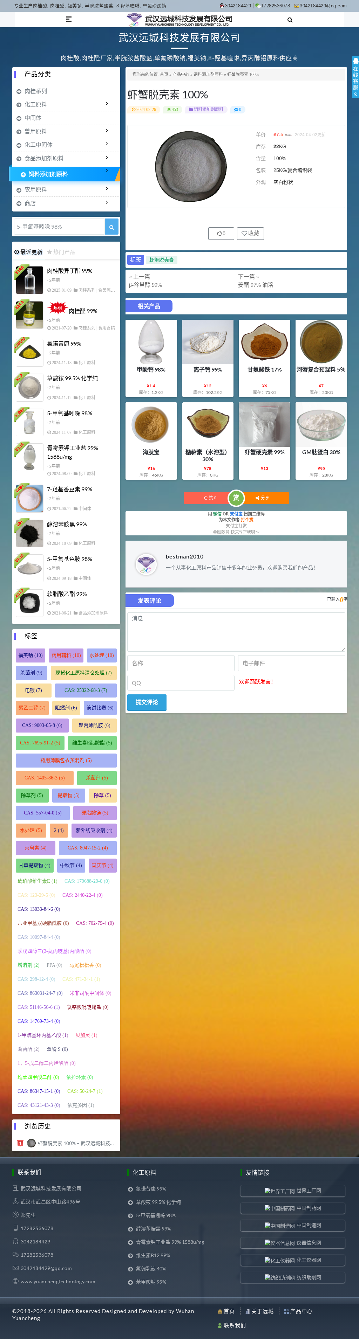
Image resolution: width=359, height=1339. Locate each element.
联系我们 (235, 1325)
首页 (164, 74)
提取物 (68, 795)
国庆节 (103, 865)
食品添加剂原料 (44, 158)
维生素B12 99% (153, 1255)
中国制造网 (309, 1225)
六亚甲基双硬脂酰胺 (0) (43, 923)
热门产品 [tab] (64, 252)
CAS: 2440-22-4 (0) (82, 895)
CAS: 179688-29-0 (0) (87, 881)
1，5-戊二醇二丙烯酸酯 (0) (47, 1063)
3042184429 (238, 5)
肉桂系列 (36, 91)
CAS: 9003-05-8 (42, 725)
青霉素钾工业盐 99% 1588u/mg (72, 452)
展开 (355, 83)
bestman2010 (185, 556)
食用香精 (106, 328)
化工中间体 (39, 144)
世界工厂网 (309, 1190)
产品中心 (180, 74)
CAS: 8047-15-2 (88, 848)
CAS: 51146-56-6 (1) (39, 1007)
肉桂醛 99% (83, 310)
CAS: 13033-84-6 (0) (39, 909)
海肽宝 (151, 452)
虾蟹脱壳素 (161, 260)
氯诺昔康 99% (64, 343)
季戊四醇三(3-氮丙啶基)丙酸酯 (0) (55, 951)
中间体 (33, 117)
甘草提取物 (34, 865)
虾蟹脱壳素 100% (167, 94)
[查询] (111, 226)
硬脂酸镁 (94, 813)
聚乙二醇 (32, 707)
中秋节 (71, 865)
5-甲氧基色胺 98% (69, 558)
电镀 (33, 690)
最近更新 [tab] (31, 252)
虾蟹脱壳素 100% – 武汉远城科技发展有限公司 (77, 1143)
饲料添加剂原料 (208, 74)
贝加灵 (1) (86, 1035)
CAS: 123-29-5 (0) (36, 895)
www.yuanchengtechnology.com (58, 1281)
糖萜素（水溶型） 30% (207, 455)
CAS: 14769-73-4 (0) (39, 1021)
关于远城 (262, 1311)
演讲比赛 (100, 707)
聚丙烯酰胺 (94, 725)
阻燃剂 (66, 707)
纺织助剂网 (309, 1277)
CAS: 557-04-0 (43, 813)
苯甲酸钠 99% (151, 1282)
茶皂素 (36, 848)
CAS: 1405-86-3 (45, 777)
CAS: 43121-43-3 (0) (39, 1105)
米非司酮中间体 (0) (90, 993)
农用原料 (36, 189)
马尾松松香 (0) (85, 965)
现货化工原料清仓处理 (83, 672)
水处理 (101, 655)
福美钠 (30, 655)
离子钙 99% (208, 369)
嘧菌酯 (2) (29, 1049)
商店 (30, 203)
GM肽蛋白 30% (321, 452)
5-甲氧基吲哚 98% (69, 413)
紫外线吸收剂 (94, 830)
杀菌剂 (31, 672)
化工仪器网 (309, 1260)
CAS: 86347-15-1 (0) (39, 1091)
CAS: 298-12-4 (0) (36, 979)
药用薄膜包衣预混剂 (66, 760)
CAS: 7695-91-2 (40, 742)
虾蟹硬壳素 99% (265, 452)
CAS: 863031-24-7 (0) (40, 993)
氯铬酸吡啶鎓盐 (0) (88, 1007)
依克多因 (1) (80, 1105)
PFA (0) (54, 965)
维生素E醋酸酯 (92, 742)
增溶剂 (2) (29, 965)
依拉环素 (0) (79, 1077)
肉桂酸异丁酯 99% (70, 270)
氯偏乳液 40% (151, 1268)
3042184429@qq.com (323, 5)
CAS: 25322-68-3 (86, 690)
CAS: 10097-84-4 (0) (39, 937)
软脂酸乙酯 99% (67, 593)
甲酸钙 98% (151, 369)
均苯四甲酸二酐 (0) (38, 1077)
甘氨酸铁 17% (265, 369)
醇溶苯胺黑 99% (67, 524)
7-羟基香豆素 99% (69, 489)
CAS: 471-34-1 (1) (81, 979)
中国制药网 (309, 1208)
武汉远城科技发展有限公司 (51, 1188)
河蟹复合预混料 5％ (321, 369)
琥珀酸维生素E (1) (37, 881)
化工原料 (36, 104)
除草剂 (32, 795)
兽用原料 (36, 131)
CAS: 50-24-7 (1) (85, 1091)
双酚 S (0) (57, 1049)
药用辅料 (66, 655)
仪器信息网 (309, 1243)
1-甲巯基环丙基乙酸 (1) (43, 1035)
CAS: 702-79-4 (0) (95, 923)
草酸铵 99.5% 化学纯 (72, 378)
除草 (102, 795)
